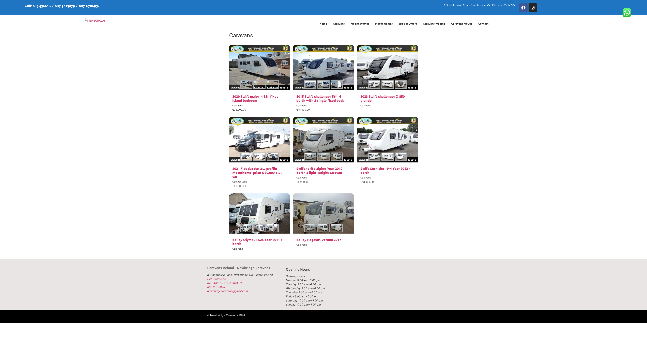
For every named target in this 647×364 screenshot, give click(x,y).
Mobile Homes (360, 23)
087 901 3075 (216, 287)
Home (323, 23)
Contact (483, 23)
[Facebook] (523, 7)
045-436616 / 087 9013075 (225, 283)
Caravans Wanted (434, 23)
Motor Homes (384, 23)
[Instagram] (533, 7)
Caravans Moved (461, 23)
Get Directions (216, 279)
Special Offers (408, 23)
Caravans (339, 23)
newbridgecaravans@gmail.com (227, 291)
